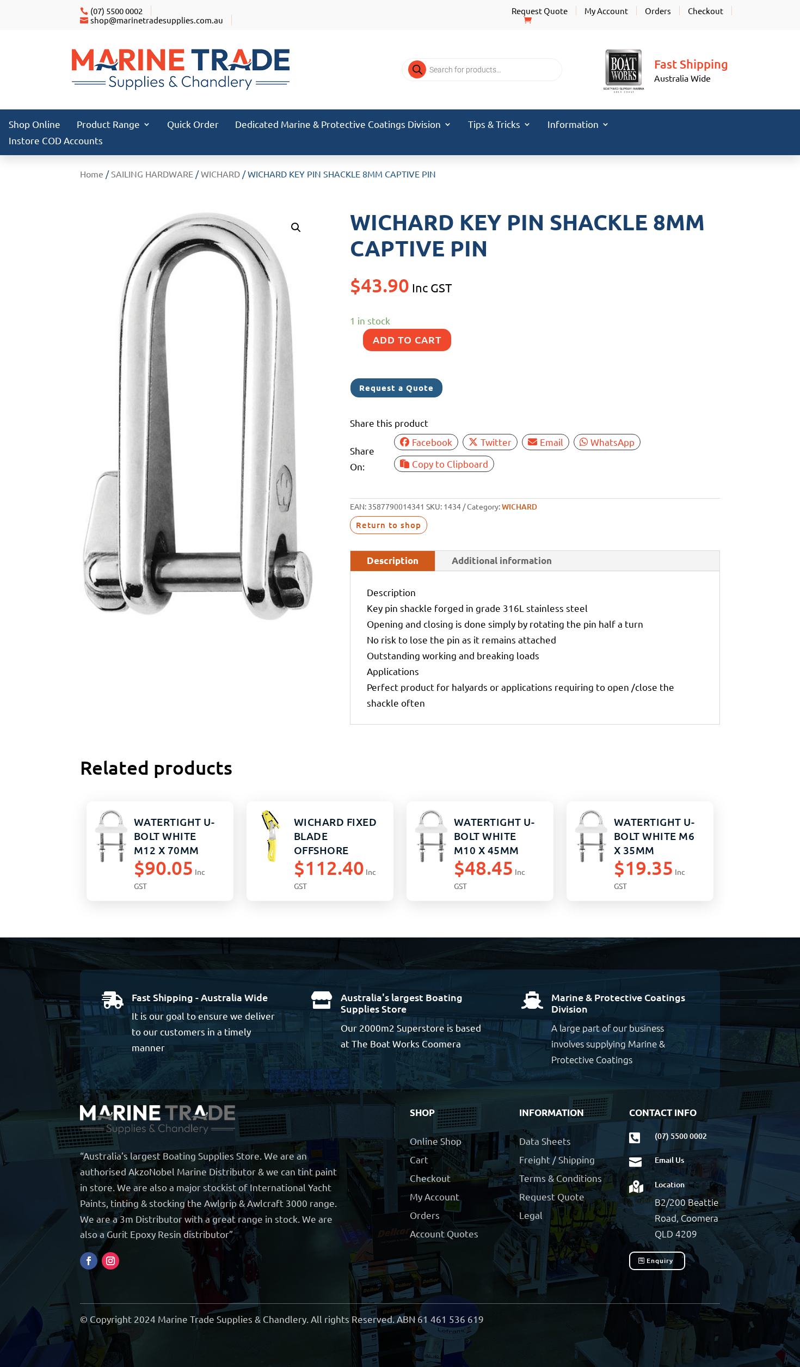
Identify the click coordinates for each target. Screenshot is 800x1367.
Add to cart (407, 339)
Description (393, 560)
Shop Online (34, 125)
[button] (296, 227)
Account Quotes (444, 1233)
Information (573, 125)
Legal (531, 1215)
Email (551, 442)
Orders (658, 10)
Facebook (432, 442)
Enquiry (660, 1260)
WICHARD (220, 173)
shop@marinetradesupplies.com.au (156, 20)
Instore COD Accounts (56, 141)
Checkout (705, 10)
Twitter (496, 442)
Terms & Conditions (560, 1178)
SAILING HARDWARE (152, 173)
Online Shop (435, 1141)
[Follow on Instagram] (110, 1261)
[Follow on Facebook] (88, 1261)
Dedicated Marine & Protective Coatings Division (338, 125)
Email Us (669, 1160)
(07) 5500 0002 (116, 10)
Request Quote (540, 10)
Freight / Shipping (557, 1159)
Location (670, 1184)
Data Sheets (545, 1141)
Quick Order (193, 125)
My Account (606, 10)
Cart (419, 1159)
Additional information (502, 560)
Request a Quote (396, 387)
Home (91, 173)
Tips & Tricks (494, 125)
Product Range (108, 125)
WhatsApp (612, 442)
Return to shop (388, 524)
